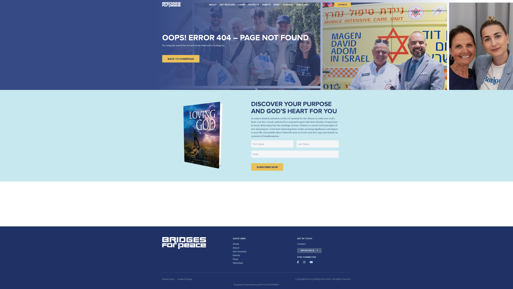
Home (236, 243)
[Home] (171, 4)
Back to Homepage (181, 59)
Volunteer (238, 262)
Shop (276, 4)
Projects (253, 4)
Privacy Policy (168, 279)
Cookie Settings (184, 279)
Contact (288, 4)
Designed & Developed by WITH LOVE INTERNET (256, 284)
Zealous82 (302, 4)
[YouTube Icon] (311, 262)
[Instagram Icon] (304, 262)
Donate (342, 4)
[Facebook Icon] (298, 262)
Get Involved (227, 4)
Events (266, 4)
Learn (241, 4)
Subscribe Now (267, 167)
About (213, 4)
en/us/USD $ (307, 250)
